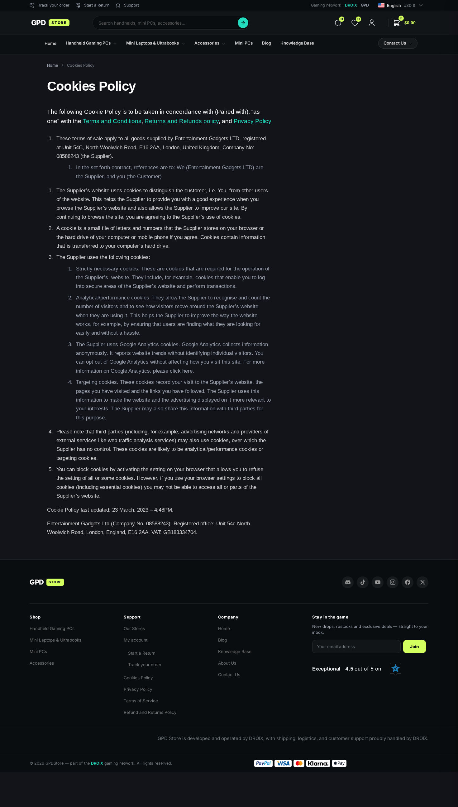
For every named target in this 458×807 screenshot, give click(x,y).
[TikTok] (363, 582)
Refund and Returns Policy (150, 712)
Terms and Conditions (112, 121)
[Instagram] (392, 582)
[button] (404, 23)
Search (243, 22)
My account (135, 639)
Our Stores (134, 628)
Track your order (144, 664)
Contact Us (229, 674)
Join (414, 646)
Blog (222, 639)
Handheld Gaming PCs (52, 628)
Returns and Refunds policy (182, 121)
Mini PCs (38, 651)
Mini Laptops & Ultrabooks (55, 639)
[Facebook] (407, 582)
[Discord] (348, 582)
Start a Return (141, 653)
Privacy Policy (252, 121)
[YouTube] (378, 582)
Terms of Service (141, 700)
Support (131, 5)
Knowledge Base (234, 651)
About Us (227, 663)
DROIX (351, 5)
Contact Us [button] (395, 43)
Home (52, 65)
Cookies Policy (138, 677)
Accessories (42, 663)
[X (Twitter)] (422, 582)
